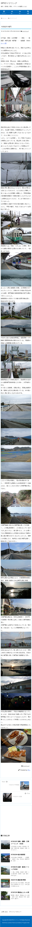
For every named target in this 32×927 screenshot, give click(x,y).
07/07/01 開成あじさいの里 (20, 892)
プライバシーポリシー (15, 911)
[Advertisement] (16, 821)
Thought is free (25, 922)
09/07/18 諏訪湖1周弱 (18, 880)
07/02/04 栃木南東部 (18, 854)
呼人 (29, 770)
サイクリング (13, 18)
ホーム (4, 18)
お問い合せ (4, 911)
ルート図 (3, 43)
